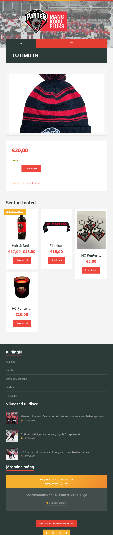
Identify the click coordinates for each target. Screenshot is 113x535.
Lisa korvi (31, 168)
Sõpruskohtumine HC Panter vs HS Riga (56, 495)
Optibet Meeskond (16, 379)
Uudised (10, 387)
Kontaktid (11, 396)
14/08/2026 (29, 438)
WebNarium (68, 523)
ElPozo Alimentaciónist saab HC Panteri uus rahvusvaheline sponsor (62, 416)
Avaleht (10, 361)
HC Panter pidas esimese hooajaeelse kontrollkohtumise (55, 452)
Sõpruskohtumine (58, 502)
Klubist (10, 370)
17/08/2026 (29, 420)
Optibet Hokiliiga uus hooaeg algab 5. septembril (50, 434)
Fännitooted (33, 182)
